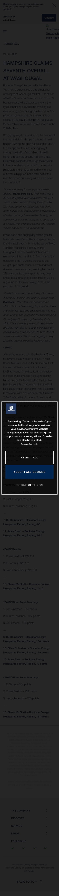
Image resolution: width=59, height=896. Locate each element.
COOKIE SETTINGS (29, 485)
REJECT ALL (29, 457)
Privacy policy (26, 444)
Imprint (35, 444)
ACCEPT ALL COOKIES (29, 471)
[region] (29, 448)
